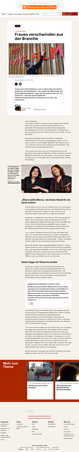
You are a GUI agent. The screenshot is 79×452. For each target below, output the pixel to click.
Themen (3, 14)
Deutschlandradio (69, 424)
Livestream (19, 424)
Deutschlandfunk (32, 3)
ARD (27, 449)
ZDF (32, 449)
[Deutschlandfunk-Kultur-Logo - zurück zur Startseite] (39, 7)
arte (45, 449)
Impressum (55, 447)
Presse (66, 426)
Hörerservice (51, 424)
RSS (33, 431)
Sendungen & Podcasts (21, 14)
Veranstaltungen (37, 434)
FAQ (33, 424)
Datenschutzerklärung (58, 293)
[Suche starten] (59, 13)
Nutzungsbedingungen (43, 447)
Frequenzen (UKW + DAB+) (22, 427)
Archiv (37, 14)
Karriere (66, 429)
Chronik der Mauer (54, 449)
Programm (11, 14)
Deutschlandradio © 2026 (39, 445)
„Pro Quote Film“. (51, 140)
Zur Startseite (29, 410)
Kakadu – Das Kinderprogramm (6, 436)
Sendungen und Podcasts (5, 429)
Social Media (51, 426)
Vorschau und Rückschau (5, 425)
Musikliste (32, 14)
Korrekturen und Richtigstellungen (69, 435)
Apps (33, 426)
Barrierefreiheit (68, 438)
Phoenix (38, 449)
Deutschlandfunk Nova (45, 3)
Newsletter (35, 429)
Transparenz (67, 431)
